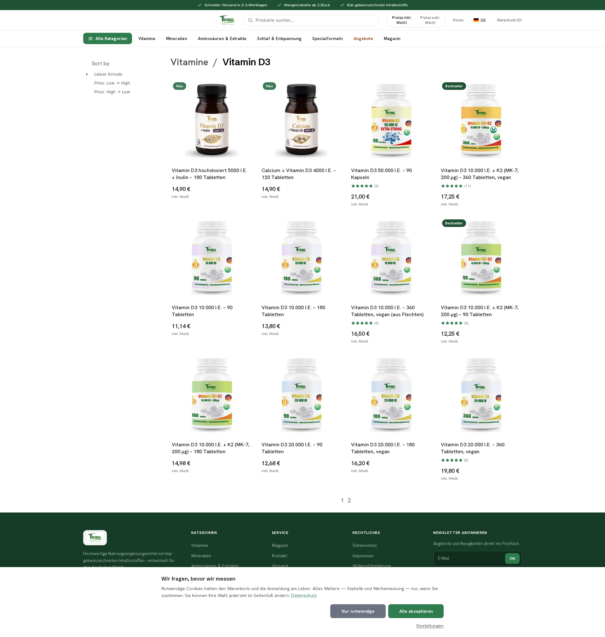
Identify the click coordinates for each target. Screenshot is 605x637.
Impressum (363, 556)
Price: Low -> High (112, 82)
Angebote (363, 38)
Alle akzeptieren (416, 611)
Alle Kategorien (111, 38)
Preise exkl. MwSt (430, 20)
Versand (280, 566)
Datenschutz (304, 595)
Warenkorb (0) (509, 20)
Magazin (392, 38)
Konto (458, 20)
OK (512, 558)
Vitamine (146, 38)
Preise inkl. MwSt (402, 20)
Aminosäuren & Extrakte (222, 38)
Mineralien (176, 38)
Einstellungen (430, 625)
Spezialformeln (327, 38)
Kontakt (279, 556)
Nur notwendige (358, 611)
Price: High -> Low (112, 91)
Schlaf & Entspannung (279, 38)
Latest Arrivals (108, 74)
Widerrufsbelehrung (372, 566)
